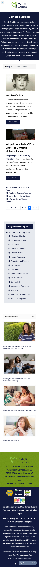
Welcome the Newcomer (20, 294)
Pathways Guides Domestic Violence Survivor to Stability (16, 380)
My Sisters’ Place (29, 32)
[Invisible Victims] (20, 82)
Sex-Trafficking (16, 282)
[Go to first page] (8, 208)
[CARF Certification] (9, 493)
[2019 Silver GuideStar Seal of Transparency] (18, 493)
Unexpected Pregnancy (20, 286)
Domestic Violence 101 (11, 441)
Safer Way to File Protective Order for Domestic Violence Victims (17, 347)
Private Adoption (17, 278)
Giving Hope (15, 265)
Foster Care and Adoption (20, 261)
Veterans (14, 290)
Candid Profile (7, 507)
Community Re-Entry (19, 240)
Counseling (15, 244)
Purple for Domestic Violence (19, 193)
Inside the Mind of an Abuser (19, 196)
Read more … (13, 122)
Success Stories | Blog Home (19, 232)
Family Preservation (18, 257)
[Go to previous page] (12, 208)
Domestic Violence (18, 249)
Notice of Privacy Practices (12, 518)
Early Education (17, 253)
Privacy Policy (30, 507)
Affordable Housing (18, 236)
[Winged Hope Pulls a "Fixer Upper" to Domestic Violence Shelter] (20, 134)
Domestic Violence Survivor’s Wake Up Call (19, 411)
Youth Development (18, 299)
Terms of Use (19, 507)
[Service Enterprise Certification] (27, 493)
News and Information (19, 274)
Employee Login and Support (13, 510)
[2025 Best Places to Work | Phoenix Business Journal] (19, 500)
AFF (30, 522)
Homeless (15, 269)
